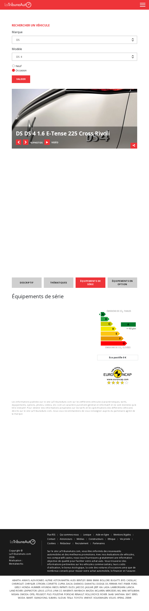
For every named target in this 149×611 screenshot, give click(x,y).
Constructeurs (96, 539)
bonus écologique (74, 567)
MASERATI (68, 591)
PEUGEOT (41, 594)
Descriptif (26, 282)
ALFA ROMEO (37, 580)
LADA (106, 587)
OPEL (32, 594)
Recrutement (81, 543)
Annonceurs (66, 539)
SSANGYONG (40, 598)
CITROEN (40, 584)
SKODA (21, 598)
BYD (123, 580)
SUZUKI (62, 598)
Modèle (17, 49)
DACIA (69, 584)
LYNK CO (57, 591)
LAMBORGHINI (117, 587)
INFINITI (63, 587)
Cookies (51, 543)
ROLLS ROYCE (92, 594)
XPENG (120, 598)
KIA (101, 587)
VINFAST (88, 598)
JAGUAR (89, 587)
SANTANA (120, 594)
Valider (21, 79)
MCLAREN (100, 591)
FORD (134, 584)
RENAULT (79, 594)
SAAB (111, 594)
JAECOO (80, 587)
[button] (18, 142)
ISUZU (72, 587)
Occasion (21, 70)
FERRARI (113, 584)
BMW (89, 580)
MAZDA (90, 591)
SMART (29, 598)
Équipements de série (90, 282)
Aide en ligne (102, 535)
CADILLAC (131, 580)
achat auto (97, 561)
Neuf (18, 66)
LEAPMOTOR (30, 591)
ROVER (103, 594)
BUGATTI (115, 580)
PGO (49, 594)
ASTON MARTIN (61, 580)
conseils (63, 570)
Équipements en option (122, 282)
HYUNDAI (46, 587)
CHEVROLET (18, 584)
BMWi (96, 580)
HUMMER (35, 587)
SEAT (128, 594)
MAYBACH (79, 591)
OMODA (24, 594)
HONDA (26, 587)
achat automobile (100, 570)
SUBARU (53, 598)
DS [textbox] (18, 40)
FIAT (120, 584)
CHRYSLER (30, 584)
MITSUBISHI (133, 591)
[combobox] (74, 40)
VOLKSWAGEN (100, 598)
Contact (51, 539)
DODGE (100, 584)
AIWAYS (26, 580)
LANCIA (130, 587)
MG (119, 591)
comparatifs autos (62, 557)
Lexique (87, 535)
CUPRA (61, 584)
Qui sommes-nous (69, 535)
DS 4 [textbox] (19, 56)
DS (106, 584)
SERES (134, 594)
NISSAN (15, 594)
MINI (124, 591)
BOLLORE (105, 580)
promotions (88, 554)
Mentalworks (16, 563)
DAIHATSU (90, 584)
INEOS (55, 587)
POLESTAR (58, 594)
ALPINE (48, 580)
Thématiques (58, 282)
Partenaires (99, 543)
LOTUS (48, 591)
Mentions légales (122, 535)
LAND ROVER (16, 591)
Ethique (111, 539)
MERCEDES (111, 591)
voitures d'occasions (110, 567)
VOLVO (112, 598)
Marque (17, 32)
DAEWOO (79, 584)
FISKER (127, 584)
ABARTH (16, 580)
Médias (80, 539)
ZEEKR (128, 598)
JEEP (96, 587)
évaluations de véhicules (120, 554)
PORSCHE (69, 594)
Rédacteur (65, 543)
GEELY (18, 587)
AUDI (73, 580)
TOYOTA (78, 598)
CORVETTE (51, 584)
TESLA (70, 598)
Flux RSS (51, 535)
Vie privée (125, 539)
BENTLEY (81, 580)
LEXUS (41, 591)
